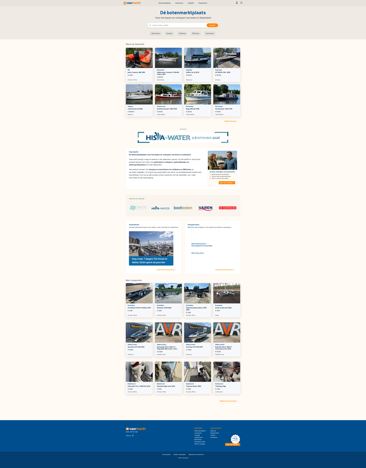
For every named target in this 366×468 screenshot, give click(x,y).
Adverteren (213, 437)
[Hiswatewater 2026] (183, 137)
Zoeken (212, 25)
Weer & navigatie (199, 444)
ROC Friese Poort (197, 253)
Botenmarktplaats (165, 3)
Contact (212, 435)
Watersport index (199, 441)
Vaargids (191, 3)
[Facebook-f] (133, 435)
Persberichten (214, 433)
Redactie (213, 431)
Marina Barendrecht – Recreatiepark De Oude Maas (201, 245)
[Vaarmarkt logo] (132, 3)
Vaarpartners (202, 3)
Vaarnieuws (179, 3)
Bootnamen (197, 439)
